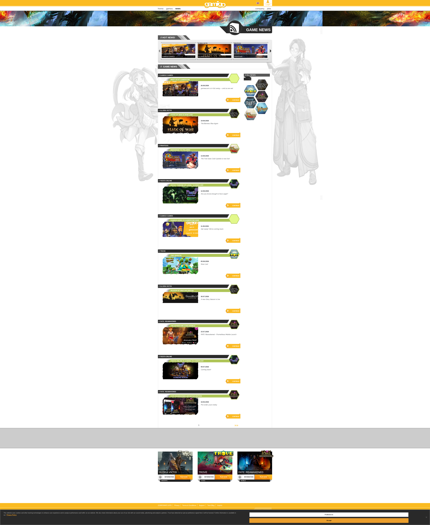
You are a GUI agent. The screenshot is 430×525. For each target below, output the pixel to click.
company (259, 8)
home (160, 8)
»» (236, 425)
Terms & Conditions (189, 505)
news (178, 8)
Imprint (219, 505)
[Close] (426, 517)
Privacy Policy (12, 515)
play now (183, 477)
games (169, 8)
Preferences (329, 514)
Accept (329, 520)
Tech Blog (210, 505)
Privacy (177, 505)
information (169, 477)
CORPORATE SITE (165, 505)
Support (202, 505)
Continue (235, 100)
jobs (269, 8)
